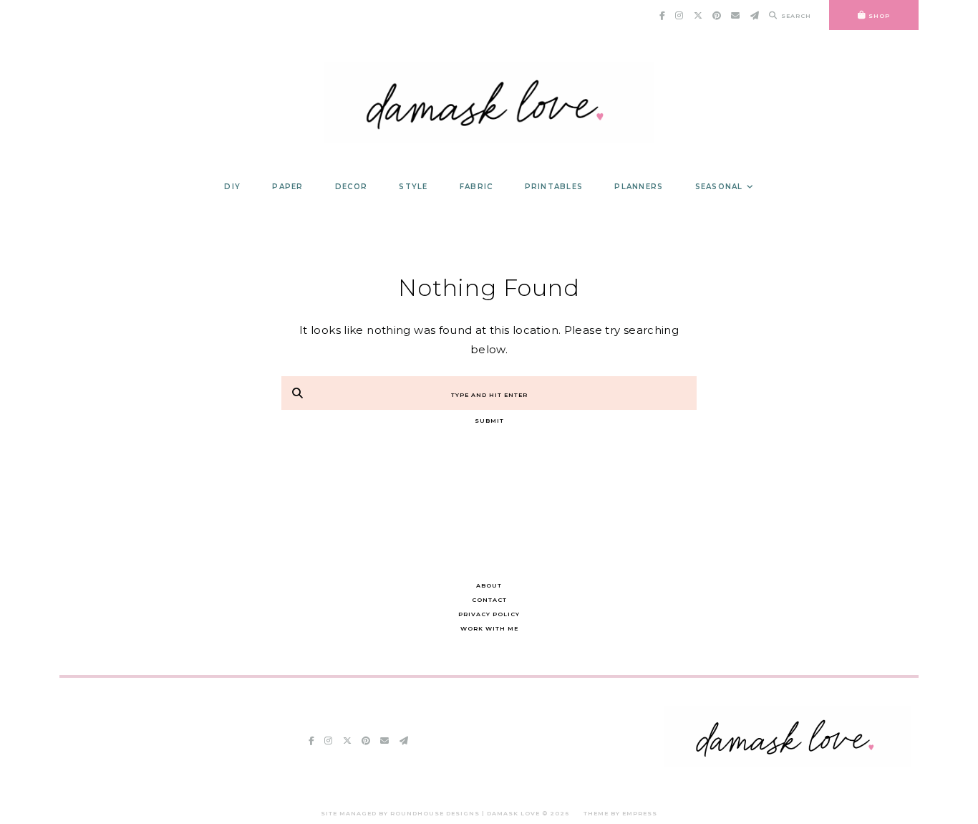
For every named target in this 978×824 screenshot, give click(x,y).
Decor (351, 186)
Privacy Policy (489, 614)
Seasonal (719, 186)
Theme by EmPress (620, 813)
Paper (287, 186)
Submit (489, 420)
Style (413, 186)
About (489, 585)
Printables (554, 186)
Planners (638, 186)
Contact (489, 599)
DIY (232, 186)
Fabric (476, 186)
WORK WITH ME (489, 628)
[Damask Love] (787, 763)
